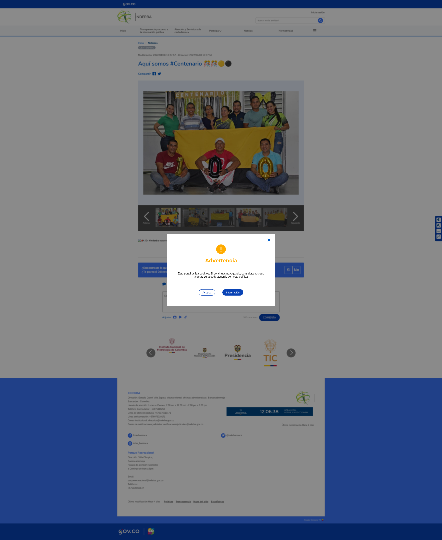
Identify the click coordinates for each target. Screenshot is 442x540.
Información (232, 292)
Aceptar (207, 292)
